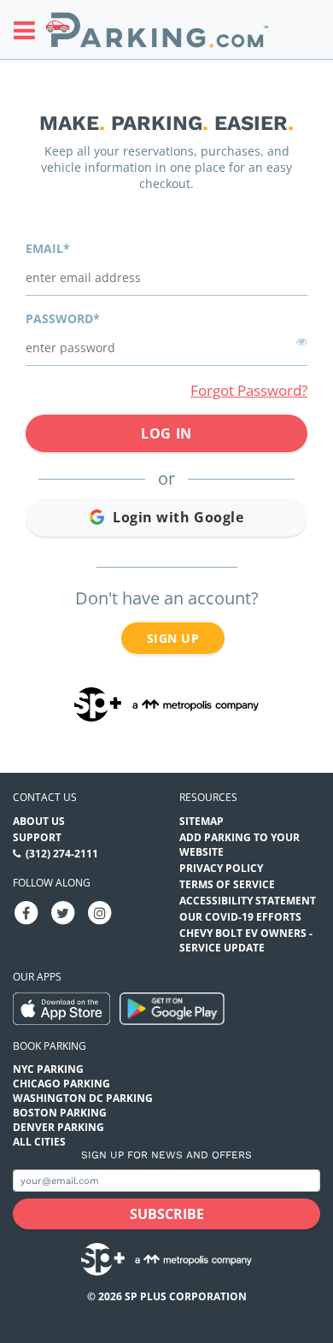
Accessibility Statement (247, 900)
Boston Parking (60, 1112)
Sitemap (201, 821)
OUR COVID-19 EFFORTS (240, 917)
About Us (39, 821)
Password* (63, 318)
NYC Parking (48, 1069)
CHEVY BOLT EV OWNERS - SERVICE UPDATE (246, 940)
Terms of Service (227, 884)
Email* (48, 248)
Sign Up (173, 638)
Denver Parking (58, 1127)
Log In (166, 433)
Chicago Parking (61, 1083)
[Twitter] (63, 911)
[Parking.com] (157, 29)
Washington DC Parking (83, 1098)
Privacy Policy (221, 868)
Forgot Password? (248, 390)
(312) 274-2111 (62, 853)
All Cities (39, 1141)
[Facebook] (26, 911)
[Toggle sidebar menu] (29, 30)
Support (37, 837)
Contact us (45, 797)
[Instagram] (100, 911)
